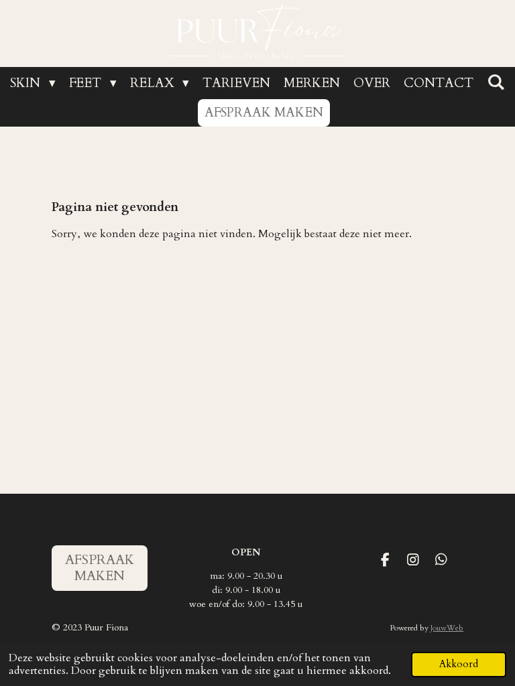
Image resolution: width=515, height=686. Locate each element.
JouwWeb (447, 627)
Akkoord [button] (458, 664)
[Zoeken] (496, 82)
